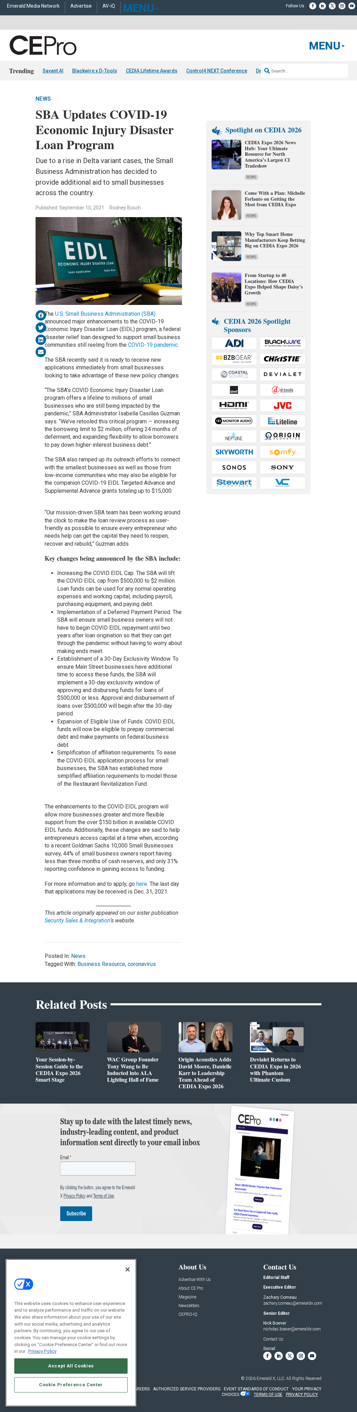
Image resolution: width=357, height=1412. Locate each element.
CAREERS (140, 1389)
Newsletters (188, 1306)
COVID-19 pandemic (153, 345)
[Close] (127, 1269)
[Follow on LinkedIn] (322, 5)
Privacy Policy (42, 1351)
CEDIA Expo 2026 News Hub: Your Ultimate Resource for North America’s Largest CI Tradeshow (270, 154)
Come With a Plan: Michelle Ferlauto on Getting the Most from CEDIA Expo (275, 198)
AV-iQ (108, 6)
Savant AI (53, 71)
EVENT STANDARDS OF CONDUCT (256, 1389)
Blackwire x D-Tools (94, 71)
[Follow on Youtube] (351, 5)
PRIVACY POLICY (302, 1394)
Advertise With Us (194, 1279)
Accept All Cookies (71, 1365)
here (141, 884)
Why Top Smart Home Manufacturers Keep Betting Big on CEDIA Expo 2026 (275, 240)
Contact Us (273, 1339)
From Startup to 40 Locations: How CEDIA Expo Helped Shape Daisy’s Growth (274, 283)
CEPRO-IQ (187, 1314)
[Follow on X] (332, 5)
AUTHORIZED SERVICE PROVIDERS (186, 1389)
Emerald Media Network (33, 6)
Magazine (187, 1297)
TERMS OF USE (268, 1394)
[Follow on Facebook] (312, 5)
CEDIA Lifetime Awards (151, 71)
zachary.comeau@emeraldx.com (292, 1303)
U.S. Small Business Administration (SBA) (105, 313)
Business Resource (101, 964)
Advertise (81, 6)
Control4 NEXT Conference (216, 71)
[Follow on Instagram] (342, 5)
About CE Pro (190, 1288)
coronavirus (142, 964)
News (43, 98)
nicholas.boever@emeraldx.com (292, 1329)
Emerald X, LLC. (271, 1378)
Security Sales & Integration (77, 920)
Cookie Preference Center (71, 1384)
